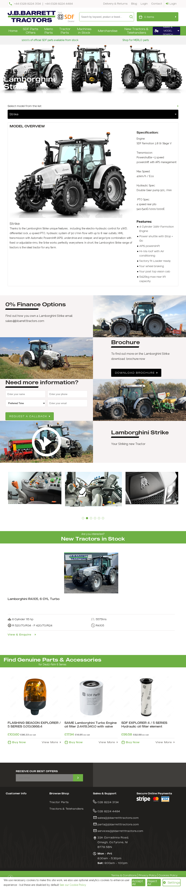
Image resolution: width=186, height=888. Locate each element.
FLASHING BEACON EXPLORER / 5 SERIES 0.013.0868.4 (34, 724)
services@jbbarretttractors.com (120, 830)
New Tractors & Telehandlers (136, 30)
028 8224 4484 (109, 811)
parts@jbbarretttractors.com (118, 824)
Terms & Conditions (124, 875)
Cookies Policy (168, 875)
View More (50, 742)
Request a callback (28, 416)
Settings (174, 882)
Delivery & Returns (115, 3)
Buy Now (19, 742)
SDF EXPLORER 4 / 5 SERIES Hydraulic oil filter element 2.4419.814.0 (144, 726)
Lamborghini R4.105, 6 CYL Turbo (34, 599)
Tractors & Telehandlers (66, 808)
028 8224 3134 (108, 802)
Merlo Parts (48, 30)
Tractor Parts (64, 30)
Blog (134, 3)
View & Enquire (19, 634)
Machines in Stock (84, 30)
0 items (149, 16)
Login (144, 3)
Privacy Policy (148, 875)
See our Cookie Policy (73, 884)
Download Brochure (135, 372)
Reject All (152, 882)
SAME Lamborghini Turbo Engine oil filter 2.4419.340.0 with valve (90, 724)
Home (13, 31)
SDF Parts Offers (30, 30)
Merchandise (107, 31)
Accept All (137, 882)
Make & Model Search (168, 31)
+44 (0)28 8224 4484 (59, 3)
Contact (156, 3)
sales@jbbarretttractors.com (118, 817)
